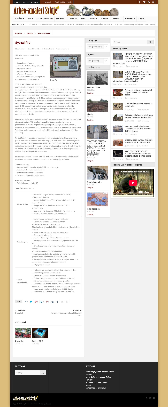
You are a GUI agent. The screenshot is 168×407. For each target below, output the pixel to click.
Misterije (117, 18)
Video (83, 18)
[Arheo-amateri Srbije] (36, 10)
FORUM (141, 18)
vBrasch (48, 404)
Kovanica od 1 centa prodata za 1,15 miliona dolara (66, 313)
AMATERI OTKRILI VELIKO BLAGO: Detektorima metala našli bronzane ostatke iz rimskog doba (138, 153)
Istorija (60, 18)
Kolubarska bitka (93, 87)
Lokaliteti (72, 18)
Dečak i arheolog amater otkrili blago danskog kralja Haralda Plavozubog (139, 116)
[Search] (150, 42)
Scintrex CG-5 (37, 341)
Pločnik (90, 114)
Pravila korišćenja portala (63, 2)
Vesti (30, 18)
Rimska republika (93, 209)
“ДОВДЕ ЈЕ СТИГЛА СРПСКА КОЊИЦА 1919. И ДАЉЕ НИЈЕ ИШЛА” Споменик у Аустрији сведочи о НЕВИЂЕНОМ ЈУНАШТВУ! (96, 148)
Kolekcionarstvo (45, 18)
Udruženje (19, 18)
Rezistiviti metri (44, 33)
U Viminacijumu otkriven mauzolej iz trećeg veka (138, 104)
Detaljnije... (90, 93)
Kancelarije (47, 2)
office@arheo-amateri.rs (96, 387)
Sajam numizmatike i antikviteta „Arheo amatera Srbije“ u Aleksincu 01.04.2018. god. (138, 128)
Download (130, 18)
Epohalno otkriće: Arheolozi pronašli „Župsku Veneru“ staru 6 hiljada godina (129, 24)
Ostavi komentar (61, 49)
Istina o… (105, 18)
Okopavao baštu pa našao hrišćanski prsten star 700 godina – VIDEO (139, 141)
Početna (18, 33)
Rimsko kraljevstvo (94, 182)
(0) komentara (133, 66)
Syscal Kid (19, 341)
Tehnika (93, 18)
